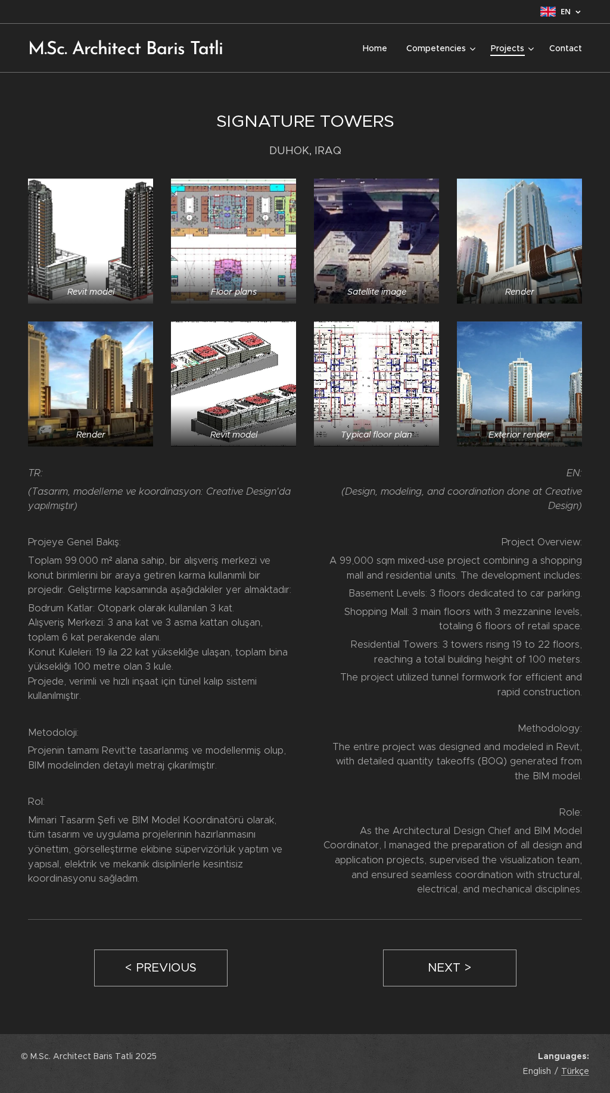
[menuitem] (378, 48)
